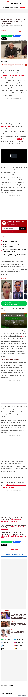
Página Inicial (3, 14)
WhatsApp (6, 639)
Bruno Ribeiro (4, 30)
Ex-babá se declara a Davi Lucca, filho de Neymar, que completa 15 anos (18, 624)
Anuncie (3, 690)
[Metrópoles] (14, 2)
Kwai (18, 649)
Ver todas (7, 231)
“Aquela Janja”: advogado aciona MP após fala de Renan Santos (18, 633)
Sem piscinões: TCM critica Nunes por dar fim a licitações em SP (14, 250)
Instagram (19, 642)
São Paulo (10, 14)
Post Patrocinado (11, 690)
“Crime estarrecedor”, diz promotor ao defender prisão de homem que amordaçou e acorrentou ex (19, 616)
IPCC (22, 336)
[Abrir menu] (1, 2)
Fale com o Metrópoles (6, 693)
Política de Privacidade (6, 688)
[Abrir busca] (26, 2)
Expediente (11, 685)
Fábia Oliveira (14, 621)
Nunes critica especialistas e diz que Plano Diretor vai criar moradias (14, 255)
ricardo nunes (14, 549)
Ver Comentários (14, 555)
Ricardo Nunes (6, 126)
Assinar (22, 228)
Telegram (19, 639)
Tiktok (5, 649)
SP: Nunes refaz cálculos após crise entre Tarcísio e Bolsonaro (14, 245)
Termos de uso (17, 688)
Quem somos (4, 685)
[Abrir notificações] (4, 2)
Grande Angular (14, 629)
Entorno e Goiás (15, 613)
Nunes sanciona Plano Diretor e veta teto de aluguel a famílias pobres (14, 240)
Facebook (6, 642)
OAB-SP (19, 139)
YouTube (19, 645)
